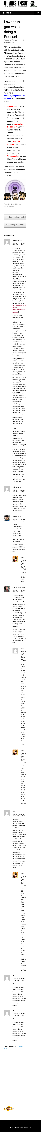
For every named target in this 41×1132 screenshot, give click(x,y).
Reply (22, 245)
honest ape (17, 516)
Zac (18, 1046)
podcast (11, 206)
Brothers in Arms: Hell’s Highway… (21, 217)
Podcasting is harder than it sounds (21, 225)
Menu (8, 13)
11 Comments (9, 42)
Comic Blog (14, 204)
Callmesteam (17, 240)
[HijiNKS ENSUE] (20, 4)
